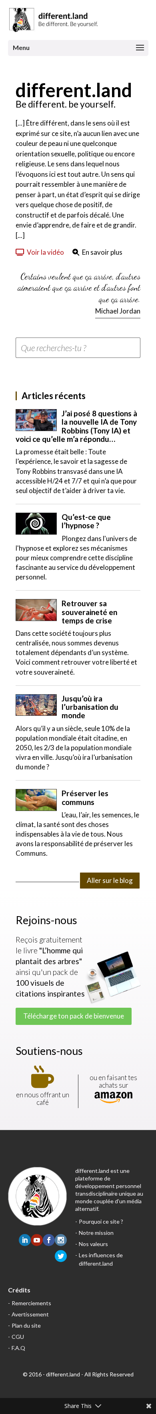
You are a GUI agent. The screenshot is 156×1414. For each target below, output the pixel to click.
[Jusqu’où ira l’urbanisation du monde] (36, 705)
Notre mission (96, 1232)
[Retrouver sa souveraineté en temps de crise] (36, 610)
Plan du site (26, 1325)
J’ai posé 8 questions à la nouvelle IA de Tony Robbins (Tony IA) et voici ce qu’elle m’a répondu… (76, 426)
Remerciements (31, 1303)
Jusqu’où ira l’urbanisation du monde (90, 707)
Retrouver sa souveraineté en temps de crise (89, 612)
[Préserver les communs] (36, 800)
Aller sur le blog (110, 880)
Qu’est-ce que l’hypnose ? (86, 521)
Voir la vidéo (45, 252)
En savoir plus (102, 252)
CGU (18, 1336)
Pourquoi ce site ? (101, 1221)
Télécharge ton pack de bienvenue (73, 1016)
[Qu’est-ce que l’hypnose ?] (36, 524)
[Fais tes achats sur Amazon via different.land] (113, 1098)
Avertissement (30, 1314)
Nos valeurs (93, 1243)
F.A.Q (18, 1347)
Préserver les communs (85, 797)
